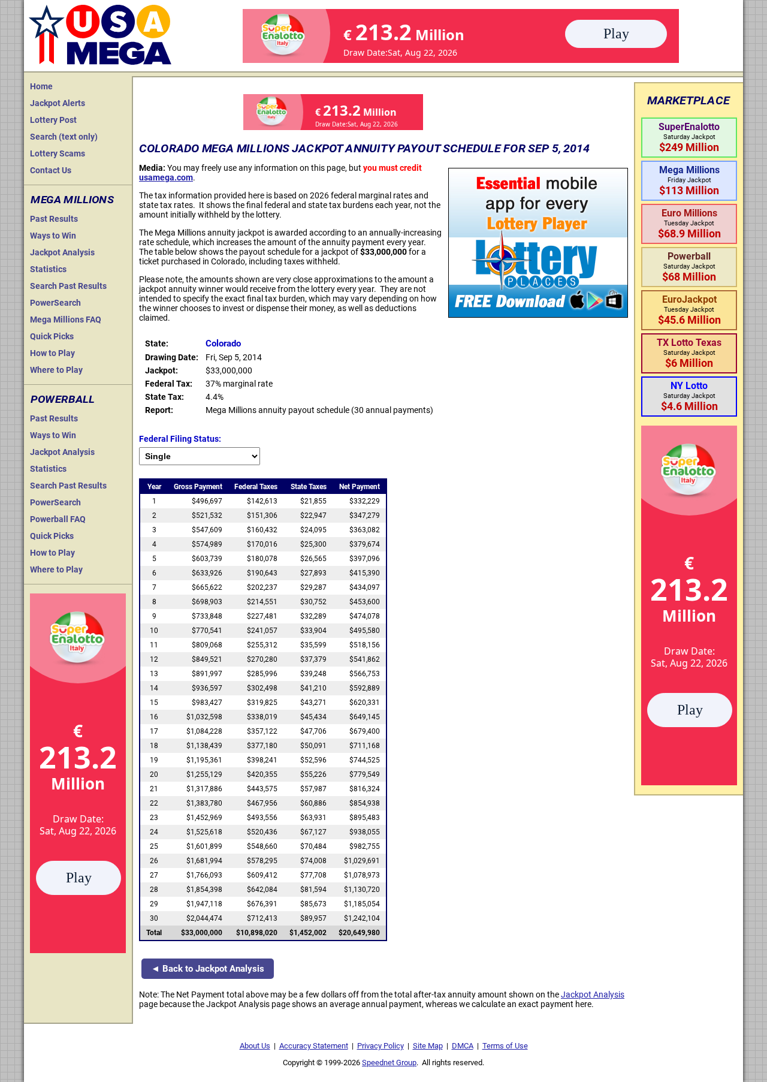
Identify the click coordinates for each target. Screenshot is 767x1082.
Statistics (48, 269)
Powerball (63, 399)
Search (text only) (64, 136)
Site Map (428, 1045)
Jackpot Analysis (62, 252)
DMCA (462, 1045)
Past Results (54, 219)
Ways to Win (53, 235)
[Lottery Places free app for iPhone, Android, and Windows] (538, 315)
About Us (255, 1045)
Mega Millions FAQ (65, 319)
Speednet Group (389, 1062)
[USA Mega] (100, 33)
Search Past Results (68, 286)
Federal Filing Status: (180, 439)
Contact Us (50, 170)
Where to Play (56, 370)
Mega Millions (72, 200)
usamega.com (166, 177)
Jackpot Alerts (57, 103)
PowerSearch (55, 303)
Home (41, 86)
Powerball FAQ (58, 519)
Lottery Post (53, 120)
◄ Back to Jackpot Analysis (207, 968)
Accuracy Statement (313, 1045)
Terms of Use (505, 1045)
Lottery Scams (57, 153)
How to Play (52, 353)
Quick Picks (52, 336)
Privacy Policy (380, 1045)
